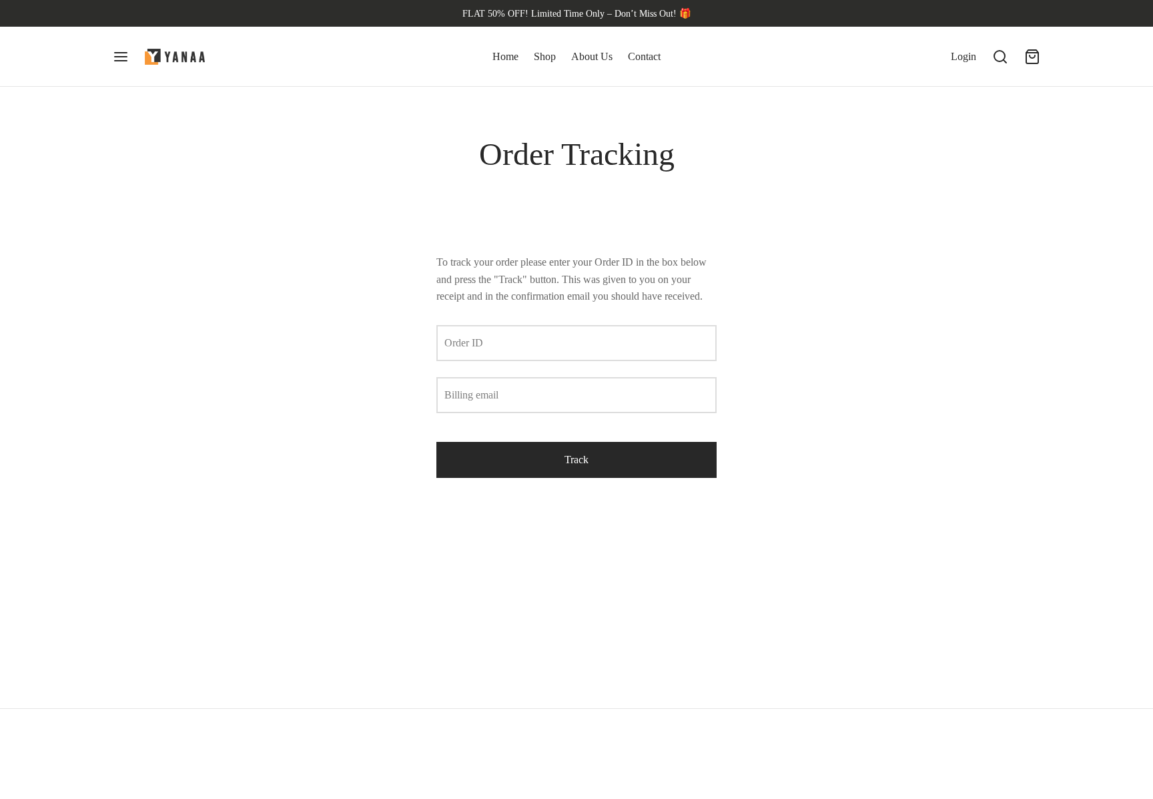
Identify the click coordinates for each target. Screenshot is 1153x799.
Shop (545, 56)
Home (505, 56)
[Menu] (121, 57)
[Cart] (1032, 57)
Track (576, 459)
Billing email (471, 395)
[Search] (1000, 57)
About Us (592, 56)
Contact (644, 56)
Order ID (463, 342)
